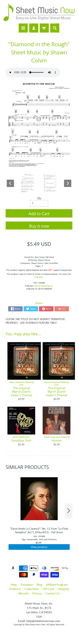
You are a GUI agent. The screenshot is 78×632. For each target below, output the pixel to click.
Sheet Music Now (38, 624)
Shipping (63, 589)
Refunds (23, 593)
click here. (39, 277)
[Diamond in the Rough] (28, 183)
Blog (39, 584)
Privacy (37, 593)
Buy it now (39, 226)
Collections (31, 589)
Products (15, 589)
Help (14, 584)
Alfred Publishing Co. (43, 286)
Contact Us (52, 593)
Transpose (26, 584)
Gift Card (48, 589)
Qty (39, 198)
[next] (68, 511)
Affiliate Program (56, 584)
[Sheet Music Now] (39, 12)
